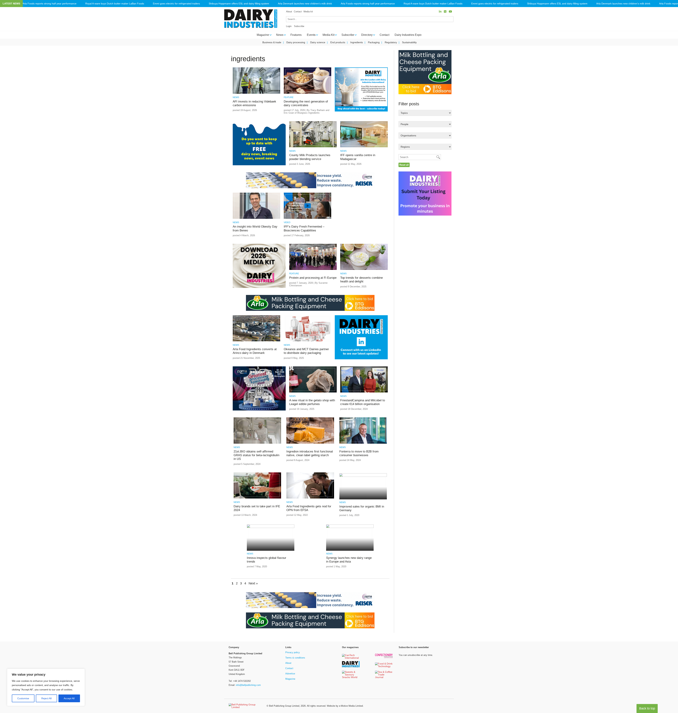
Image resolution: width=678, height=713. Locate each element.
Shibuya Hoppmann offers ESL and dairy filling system (239, 3)
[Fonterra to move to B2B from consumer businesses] (363, 443)
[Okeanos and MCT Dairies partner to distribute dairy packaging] (307, 341)
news (236, 97)
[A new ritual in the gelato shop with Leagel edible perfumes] (313, 392)
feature (288, 97)
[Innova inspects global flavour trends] (270, 527)
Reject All (46, 698)
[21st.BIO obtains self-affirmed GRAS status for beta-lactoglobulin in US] (257, 443)
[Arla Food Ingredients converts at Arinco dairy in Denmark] (256, 341)
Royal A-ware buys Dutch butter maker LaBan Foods (114, 3)
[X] (445, 11)
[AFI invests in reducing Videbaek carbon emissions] (256, 93)
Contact (298, 11)
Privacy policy (292, 652)
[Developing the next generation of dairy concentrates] (307, 93)
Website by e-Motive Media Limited (345, 706)
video (287, 222)
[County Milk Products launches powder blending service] (313, 147)
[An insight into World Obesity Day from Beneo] (256, 218)
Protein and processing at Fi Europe (313, 277)
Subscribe (299, 26)
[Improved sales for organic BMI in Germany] (363, 476)
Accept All (69, 698)
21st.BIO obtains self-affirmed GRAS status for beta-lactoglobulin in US (256, 455)
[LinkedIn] (440, 11)
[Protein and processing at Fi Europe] (313, 269)
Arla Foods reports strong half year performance (49, 3)
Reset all (404, 165)
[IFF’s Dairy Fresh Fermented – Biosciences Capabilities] (307, 218)
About (289, 11)
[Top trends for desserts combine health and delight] (364, 269)
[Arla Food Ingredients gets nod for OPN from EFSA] (310, 498)
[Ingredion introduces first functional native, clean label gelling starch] (310, 443)
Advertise (290, 673)
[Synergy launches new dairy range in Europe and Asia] (350, 527)
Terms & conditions (295, 657)
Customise (23, 698)
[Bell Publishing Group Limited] (245, 706)
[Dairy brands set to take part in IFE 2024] (257, 498)
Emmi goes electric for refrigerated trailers (176, 3)
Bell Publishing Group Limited (284, 706)
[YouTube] (450, 11)
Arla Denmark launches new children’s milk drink (305, 3)
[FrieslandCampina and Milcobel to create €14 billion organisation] (364, 392)
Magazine (290, 679)
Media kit (308, 11)
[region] (46, 687)
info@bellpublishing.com (248, 685)
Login (289, 26)
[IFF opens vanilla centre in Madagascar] (364, 147)
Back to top (647, 708)
